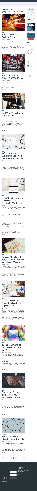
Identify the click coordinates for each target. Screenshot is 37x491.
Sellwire (27, 472)
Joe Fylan (4, 160)
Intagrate (27, 470)
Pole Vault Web (28, 474)
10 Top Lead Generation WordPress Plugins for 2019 (13, 347)
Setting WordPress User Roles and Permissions (30, 69)
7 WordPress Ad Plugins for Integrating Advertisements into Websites (30, 56)
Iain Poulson (6, 481)
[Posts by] (2, 39)
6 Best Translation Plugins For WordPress (12, 76)
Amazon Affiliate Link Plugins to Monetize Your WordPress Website (13, 259)
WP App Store (6, 3)
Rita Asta (4, 308)
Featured (3, 434)
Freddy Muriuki (5, 205)
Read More (3, 50)
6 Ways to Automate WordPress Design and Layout (21, 477)
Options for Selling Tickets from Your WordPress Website (11, 394)
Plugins (3, 32)
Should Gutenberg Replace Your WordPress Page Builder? (31, 76)
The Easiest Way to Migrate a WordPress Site (13, 437)
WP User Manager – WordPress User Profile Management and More (12, 155)
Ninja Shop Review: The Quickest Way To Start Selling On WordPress (12, 200)
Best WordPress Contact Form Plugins (13, 114)
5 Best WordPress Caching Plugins (10, 35)
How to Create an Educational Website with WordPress (11, 303)
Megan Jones (5, 352)
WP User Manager (28, 468)
